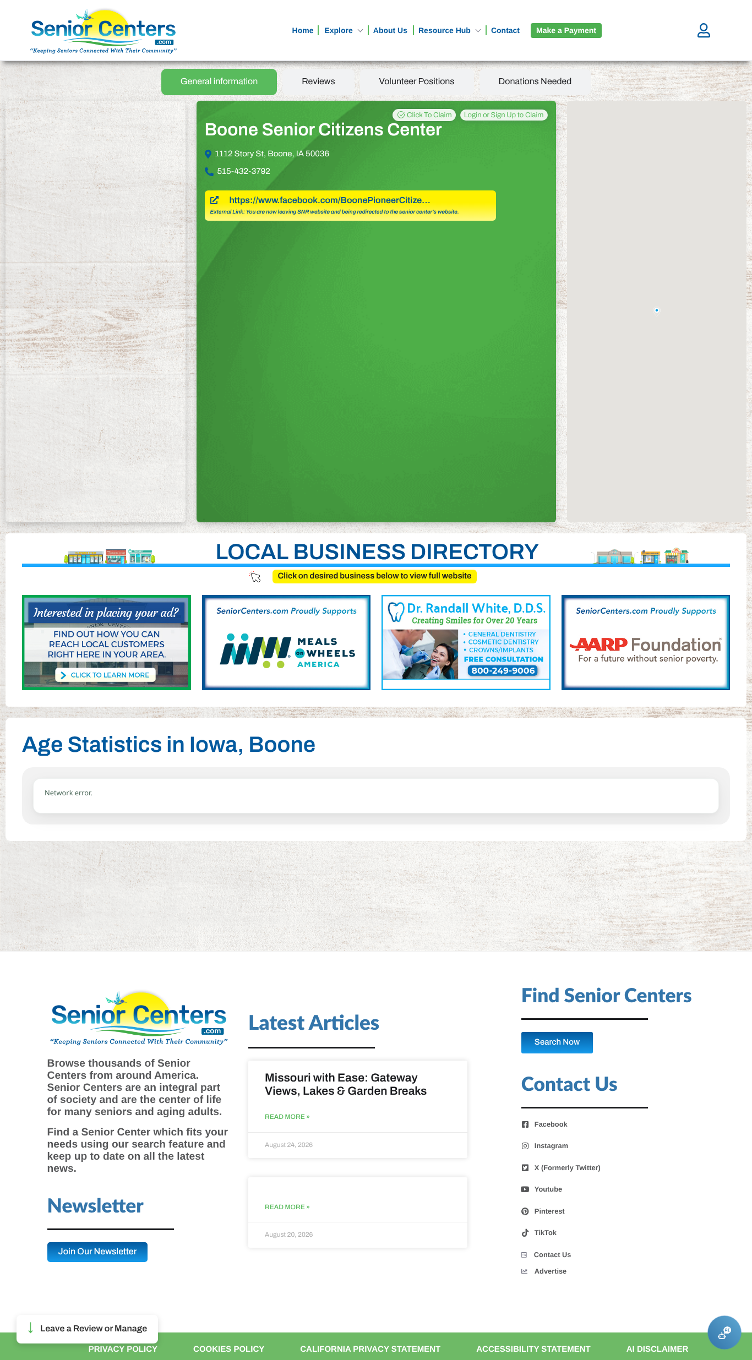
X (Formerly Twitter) (568, 1168)
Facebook (551, 1124)
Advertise (550, 1271)
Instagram (551, 1146)
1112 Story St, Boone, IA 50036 (272, 154)
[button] (87, 1329)
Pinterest (550, 1211)
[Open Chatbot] (724, 1332)
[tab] (219, 82)
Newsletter (95, 1206)
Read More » (287, 1117)
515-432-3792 (243, 171)
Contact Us (552, 1254)
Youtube (548, 1189)
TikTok (546, 1233)
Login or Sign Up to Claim (504, 115)
